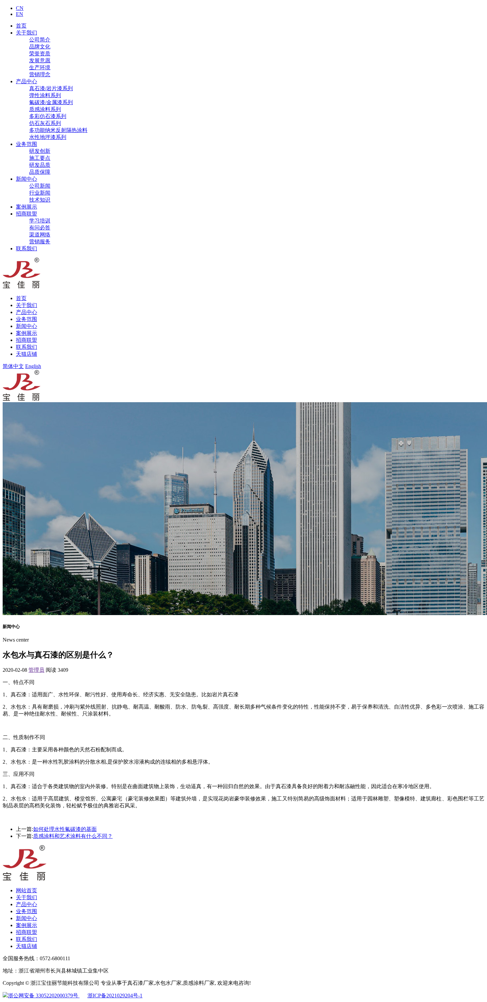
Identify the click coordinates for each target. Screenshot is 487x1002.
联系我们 (26, 248)
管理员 (36, 670)
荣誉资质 (39, 53)
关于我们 (26, 32)
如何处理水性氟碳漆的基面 (65, 829)
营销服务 (39, 241)
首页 (21, 26)
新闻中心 (26, 179)
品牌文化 (39, 46)
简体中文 (13, 366)
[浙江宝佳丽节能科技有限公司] (21, 286)
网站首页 (26, 890)
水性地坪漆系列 (47, 137)
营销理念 (39, 74)
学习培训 (39, 220)
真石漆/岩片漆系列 (51, 88)
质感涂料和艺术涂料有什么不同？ (73, 836)
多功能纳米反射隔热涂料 (58, 130)
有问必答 (39, 227)
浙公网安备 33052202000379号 (44, 995)
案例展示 (26, 207)
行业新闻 (39, 193)
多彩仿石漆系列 (47, 116)
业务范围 (26, 144)
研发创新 (39, 151)
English (33, 366)
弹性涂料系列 (45, 95)
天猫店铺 (26, 354)
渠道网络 (39, 234)
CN (20, 8)
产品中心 (26, 81)
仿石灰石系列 (45, 123)
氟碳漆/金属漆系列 (51, 102)
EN (19, 14)
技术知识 (39, 200)
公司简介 (39, 39)
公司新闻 (39, 186)
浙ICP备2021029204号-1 (114, 995)
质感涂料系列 (45, 109)
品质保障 (39, 172)
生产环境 (39, 67)
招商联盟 (26, 214)
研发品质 (39, 165)
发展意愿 (39, 60)
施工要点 (39, 158)
